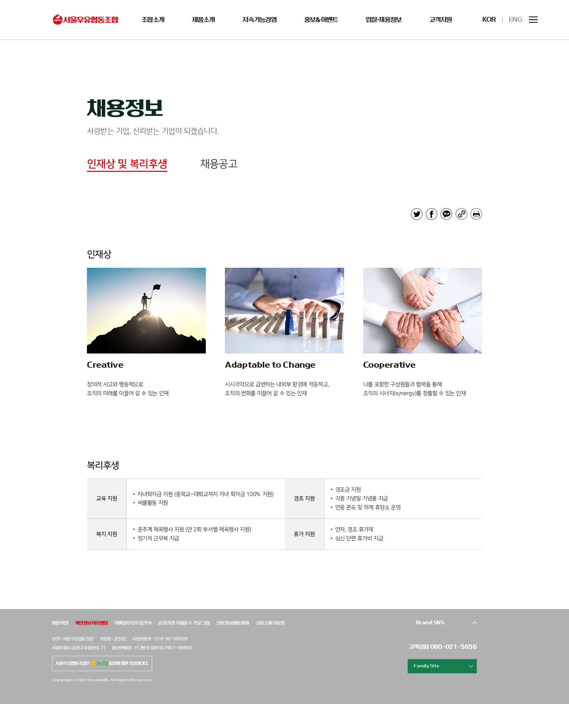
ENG (515, 19)
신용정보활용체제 (232, 623)
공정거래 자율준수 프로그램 (184, 623)
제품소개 (203, 19)
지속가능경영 (259, 19)
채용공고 (218, 164)
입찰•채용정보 (384, 19)
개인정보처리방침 (91, 623)
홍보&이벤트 (321, 19)
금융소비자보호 (270, 623)
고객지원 (440, 19)
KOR (489, 19)
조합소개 (153, 19)
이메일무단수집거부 (133, 623)
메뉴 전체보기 (533, 19)
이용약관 (60, 623)
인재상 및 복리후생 (127, 164)
